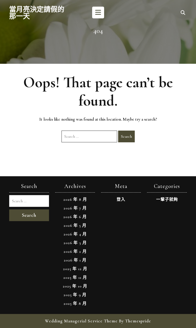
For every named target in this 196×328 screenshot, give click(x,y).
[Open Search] (183, 13)
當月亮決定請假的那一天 (36, 13)
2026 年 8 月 (75, 199)
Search (126, 136)
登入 (121, 199)
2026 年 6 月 (75, 216)
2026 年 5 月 (75, 225)
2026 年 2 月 (75, 251)
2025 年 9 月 (75, 294)
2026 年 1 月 (75, 260)
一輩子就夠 (167, 199)
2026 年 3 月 (75, 242)
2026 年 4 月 (75, 234)
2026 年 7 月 (75, 208)
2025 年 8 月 (75, 303)
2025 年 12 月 (75, 268)
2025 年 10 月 (75, 286)
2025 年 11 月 (75, 277)
